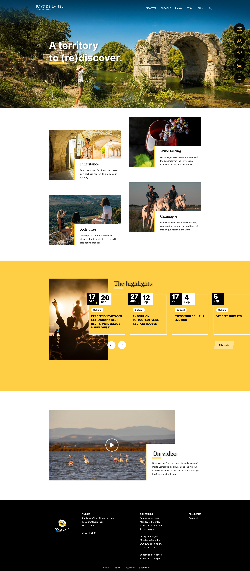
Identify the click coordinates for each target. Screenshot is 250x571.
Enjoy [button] (178, 8)
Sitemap (105, 567)
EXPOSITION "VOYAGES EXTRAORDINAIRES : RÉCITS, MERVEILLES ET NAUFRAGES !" (106, 322)
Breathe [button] (166, 8)
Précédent (111, 345)
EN (199, 8)
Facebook (194, 518)
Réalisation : (137, 567)
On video (164, 453)
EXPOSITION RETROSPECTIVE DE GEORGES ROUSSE (146, 320)
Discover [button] (151, 8)
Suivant (122, 345)
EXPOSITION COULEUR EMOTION (189, 318)
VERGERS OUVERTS (229, 316)
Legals (117, 567)
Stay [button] (189, 8)
